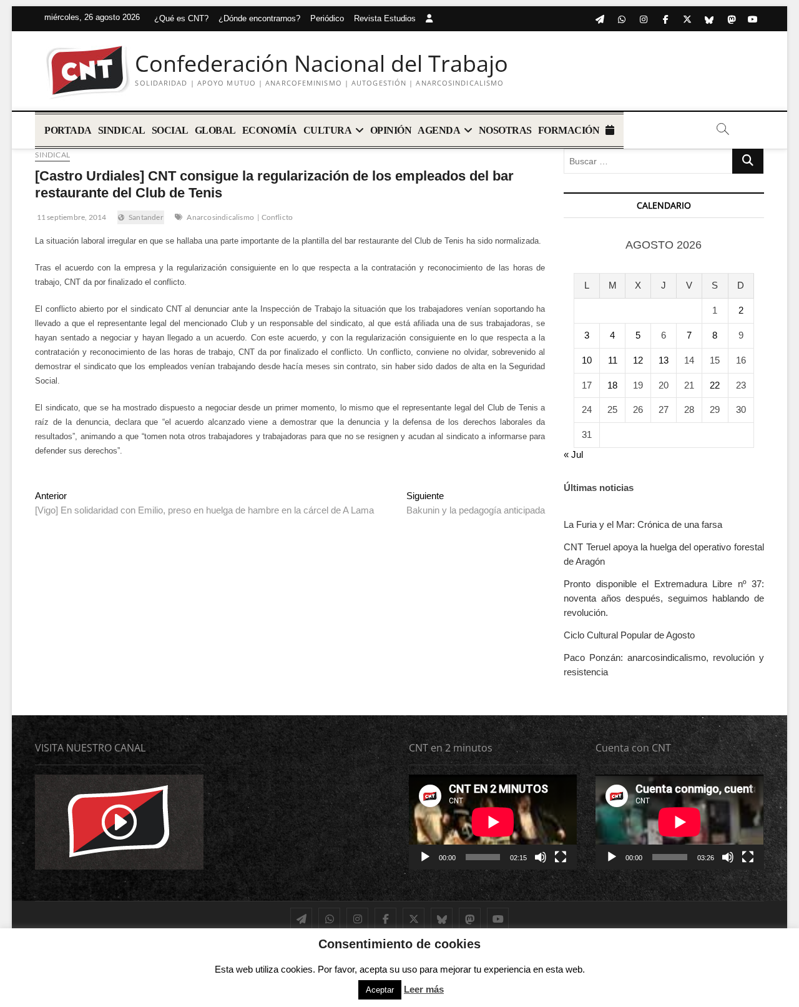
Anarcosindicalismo (220, 217)
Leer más (424, 989)
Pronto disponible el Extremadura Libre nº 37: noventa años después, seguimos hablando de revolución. (663, 598)
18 (612, 385)
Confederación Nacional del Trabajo (321, 63)
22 (715, 385)
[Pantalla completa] (560, 857)
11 (612, 360)
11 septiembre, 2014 (70, 217)
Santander (146, 217)
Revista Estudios (385, 18)
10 (587, 360)
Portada (68, 130)
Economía (269, 130)
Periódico (327, 18)
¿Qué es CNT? (181, 18)
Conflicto (277, 217)
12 (638, 360)
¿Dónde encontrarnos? (259, 18)
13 (664, 360)
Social (170, 130)
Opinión (391, 130)
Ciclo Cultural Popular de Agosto (629, 635)
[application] (493, 822)
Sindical (121, 130)
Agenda (439, 130)
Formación (569, 130)
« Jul (573, 454)
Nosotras (505, 130)
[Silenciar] (540, 857)
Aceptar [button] (380, 990)
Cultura (327, 130)
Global (215, 130)
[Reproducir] (425, 857)
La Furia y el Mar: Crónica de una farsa (643, 524)
